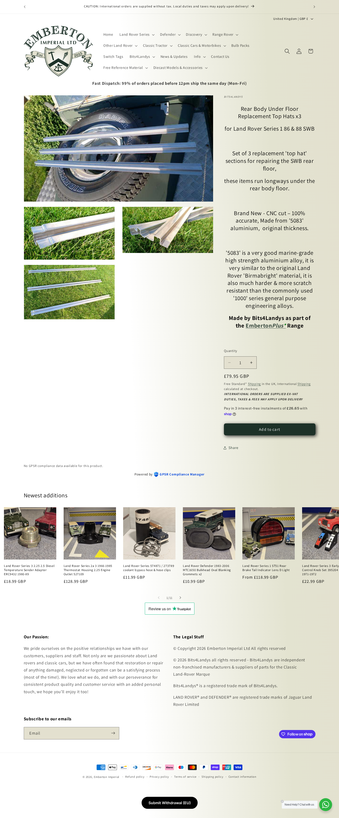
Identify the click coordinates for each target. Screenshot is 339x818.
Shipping (254, 384)
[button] (136, 34)
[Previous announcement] (25, 7)
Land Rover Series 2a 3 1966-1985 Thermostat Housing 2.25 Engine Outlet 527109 (88, 570)
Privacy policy (159, 777)
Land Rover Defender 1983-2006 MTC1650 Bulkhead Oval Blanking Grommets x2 (207, 570)
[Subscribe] (113, 733)
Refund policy (134, 777)
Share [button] (233, 448)
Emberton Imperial (106, 777)
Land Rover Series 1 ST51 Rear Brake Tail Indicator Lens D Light (266, 568)
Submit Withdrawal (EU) (170, 802)
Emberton (259, 325)
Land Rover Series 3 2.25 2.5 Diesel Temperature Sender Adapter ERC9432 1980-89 (29, 570)
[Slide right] (180, 597)
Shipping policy (212, 777)
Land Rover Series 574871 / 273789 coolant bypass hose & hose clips (148, 568)
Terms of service (185, 777)
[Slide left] (159, 597)
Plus (279, 325)
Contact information (242, 777)
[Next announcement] (314, 7)
